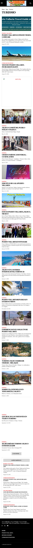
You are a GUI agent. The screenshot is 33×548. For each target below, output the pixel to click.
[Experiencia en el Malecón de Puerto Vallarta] (16, 318)
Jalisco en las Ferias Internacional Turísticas (13, 271)
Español (4, 125)
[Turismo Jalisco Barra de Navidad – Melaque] (16, 349)
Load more (15, 453)
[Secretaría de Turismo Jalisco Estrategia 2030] (16, 432)
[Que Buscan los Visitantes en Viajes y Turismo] (16, 405)
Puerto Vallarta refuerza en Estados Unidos (14, 301)
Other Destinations (7, 63)
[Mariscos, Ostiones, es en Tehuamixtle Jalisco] (16, 378)
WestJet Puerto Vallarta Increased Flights (13, 66)
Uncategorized (7, 490)
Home (3, 9)
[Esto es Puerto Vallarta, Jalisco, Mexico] (16, 200)
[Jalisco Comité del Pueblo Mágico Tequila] (16, 116)
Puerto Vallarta (7, 33)
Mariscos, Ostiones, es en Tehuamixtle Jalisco (12, 390)
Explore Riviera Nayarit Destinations (15, 492)
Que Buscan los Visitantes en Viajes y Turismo (14, 417)
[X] (5, 526)
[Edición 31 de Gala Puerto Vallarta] (16, 172)
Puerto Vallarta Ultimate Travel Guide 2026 (16, 465)
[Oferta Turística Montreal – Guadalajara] (16, 143)
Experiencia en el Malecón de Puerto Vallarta (15, 330)
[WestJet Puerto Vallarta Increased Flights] (16, 53)
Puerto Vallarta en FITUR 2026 (14, 242)
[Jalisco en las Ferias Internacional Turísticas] (16, 258)
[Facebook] (2, 526)
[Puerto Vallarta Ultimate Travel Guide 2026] (16, 24)
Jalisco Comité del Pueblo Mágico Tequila (13, 129)
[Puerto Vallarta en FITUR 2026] (16, 230)
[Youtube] (8, 526)
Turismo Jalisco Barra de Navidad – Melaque (13, 362)
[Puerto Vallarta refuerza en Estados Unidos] (16, 288)
